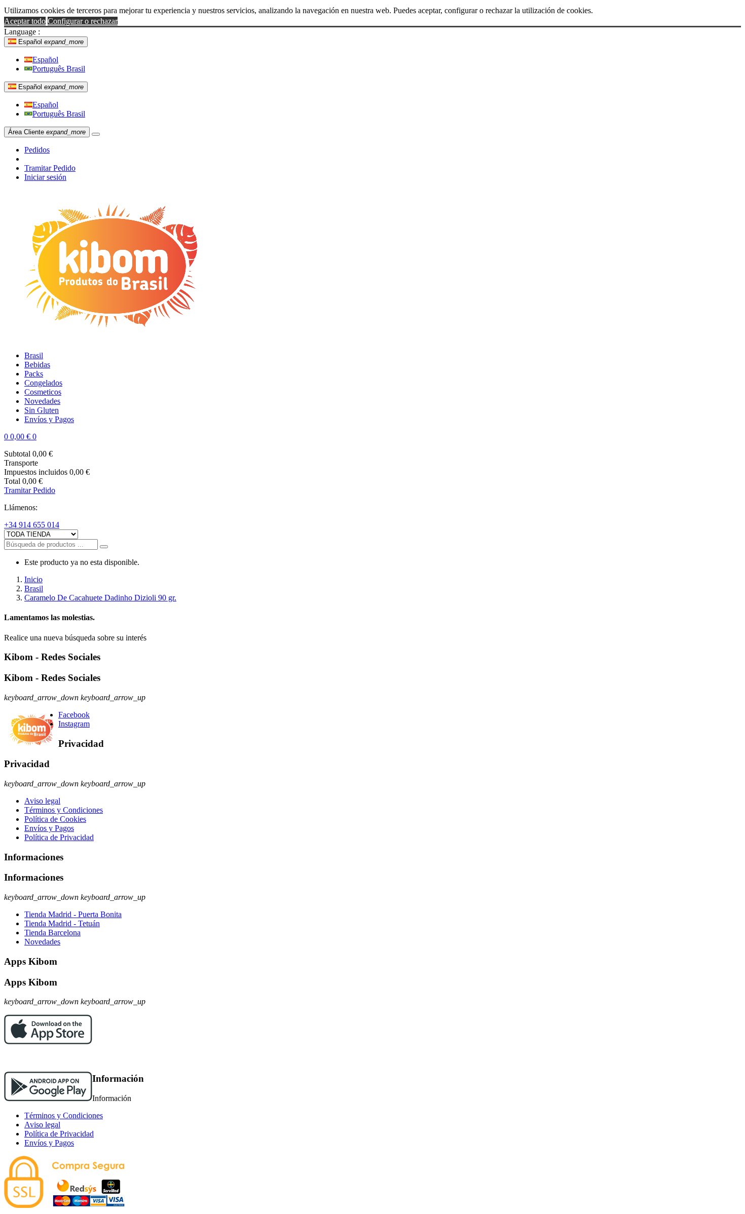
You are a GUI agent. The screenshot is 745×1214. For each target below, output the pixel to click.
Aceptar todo (25, 21)
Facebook (74, 714)
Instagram (74, 723)
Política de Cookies (55, 819)
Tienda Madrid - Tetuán (62, 923)
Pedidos (37, 149)
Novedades (42, 941)
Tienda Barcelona (52, 932)
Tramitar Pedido (50, 168)
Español (45, 59)
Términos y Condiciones (63, 810)
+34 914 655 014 (31, 524)
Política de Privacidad (59, 837)
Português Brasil (58, 68)
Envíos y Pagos (49, 828)
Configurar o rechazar (83, 21)
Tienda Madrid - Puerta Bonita (73, 914)
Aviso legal (42, 800)
